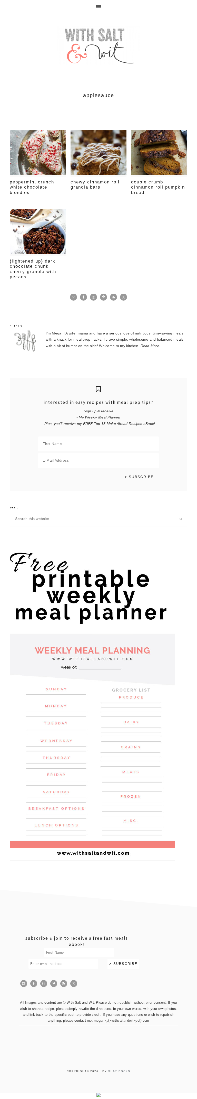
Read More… (152, 346)
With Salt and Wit (98, 45)
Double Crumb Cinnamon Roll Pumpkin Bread (158, 187)
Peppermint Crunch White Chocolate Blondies (32, 187)
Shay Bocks (119, 1071)
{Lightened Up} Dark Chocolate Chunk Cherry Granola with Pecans (33, 269)
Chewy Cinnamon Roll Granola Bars (95, 185)
